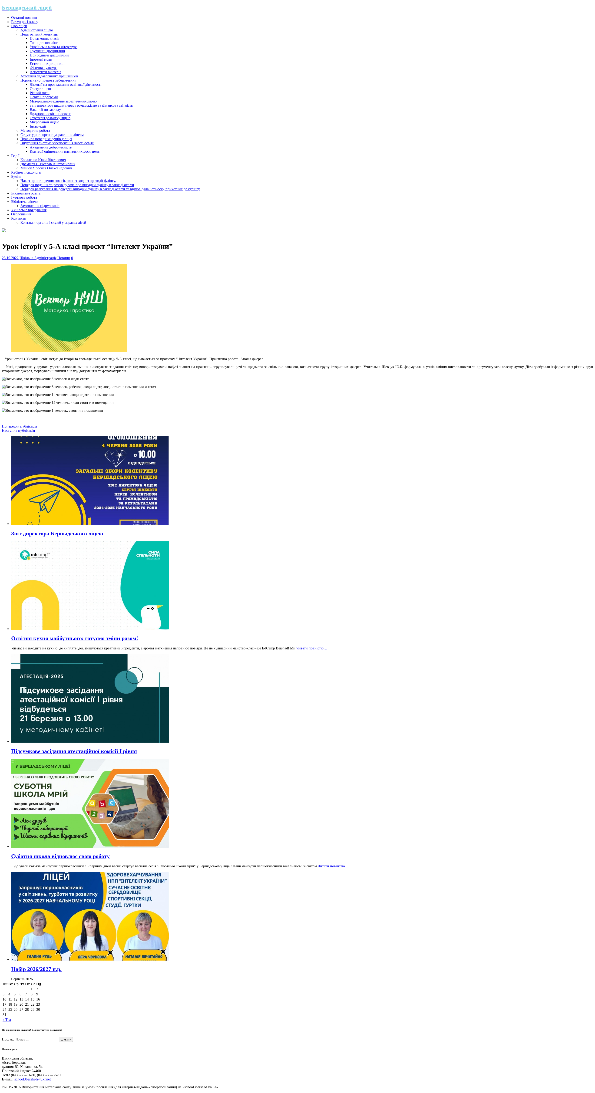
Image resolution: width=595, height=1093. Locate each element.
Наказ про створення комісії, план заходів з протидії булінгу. (68, 181)
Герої (15, 156)
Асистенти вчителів (45, 72)
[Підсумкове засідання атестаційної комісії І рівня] (90, 741)
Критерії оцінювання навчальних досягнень (64, 151)
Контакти (18, 218)
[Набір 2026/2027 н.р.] (90, 959)
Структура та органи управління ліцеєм (52, 135)
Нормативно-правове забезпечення (48, 80)
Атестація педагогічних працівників (49, 76)
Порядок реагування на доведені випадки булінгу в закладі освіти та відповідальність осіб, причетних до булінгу (110, 189)
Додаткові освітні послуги (50, 114)
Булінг (16, 176)
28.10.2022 (10, 258)
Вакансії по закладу (45, 110)
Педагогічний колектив (39, 34)
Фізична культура (43, 68)
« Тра (7, 1020)
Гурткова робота (24, 197)
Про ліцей (19, 26)
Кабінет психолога (26, 172)
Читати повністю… (311, 648)
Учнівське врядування (28, 210)
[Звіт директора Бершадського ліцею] (90, 524)
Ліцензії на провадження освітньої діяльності (65, 84)
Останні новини (24, 18)
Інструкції (38, 126)
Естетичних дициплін (47, 64)
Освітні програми (44, 97)
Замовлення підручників (40, 206)
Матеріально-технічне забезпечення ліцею (63, 101)
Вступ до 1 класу (24, 22)
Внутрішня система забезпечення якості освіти (57, 143)
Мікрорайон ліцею (44, 122)
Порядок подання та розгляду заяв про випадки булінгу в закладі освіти (77, 185)
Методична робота (35, 130)
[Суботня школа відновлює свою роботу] (90, 846)
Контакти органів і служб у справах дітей (53, 222)
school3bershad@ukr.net (32, 1079)
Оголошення (21, 214)
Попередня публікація (19, 426)
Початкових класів (45, 38)
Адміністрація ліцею (36, 30)
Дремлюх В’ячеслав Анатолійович (47, 164)
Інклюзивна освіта (25, 193)
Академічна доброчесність (51, 147)
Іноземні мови (41, 59)
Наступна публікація (18, 430)
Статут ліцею (40, 89)
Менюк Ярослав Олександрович (46, 168)
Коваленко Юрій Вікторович (43, 160)
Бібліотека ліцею (24, 202)
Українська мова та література (53, 47)
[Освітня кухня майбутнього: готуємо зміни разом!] (90, 629)
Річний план (40, 93)
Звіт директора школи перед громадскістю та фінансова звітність (81, 105)
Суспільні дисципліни (47, 51)
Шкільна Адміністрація (38, 258)
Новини (63, 258)
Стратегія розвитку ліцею (50, 118)
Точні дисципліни (44, 43)
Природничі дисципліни (49, 55)
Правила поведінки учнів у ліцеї (46, 139)
